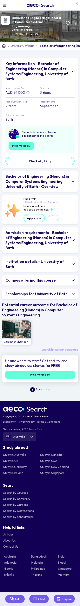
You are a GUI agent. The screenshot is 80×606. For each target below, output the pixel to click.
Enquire (67, 599)
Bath (19, 34)
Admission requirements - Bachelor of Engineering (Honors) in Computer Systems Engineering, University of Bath (38, 240)
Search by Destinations (18, 511)
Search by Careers (15, 505)
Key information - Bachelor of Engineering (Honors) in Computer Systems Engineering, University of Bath (36, 71)
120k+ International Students (41, 202)
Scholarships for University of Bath (36, 293)
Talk (17, 599)
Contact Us (10, 546)
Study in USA (48, 461)
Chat (41, 599)
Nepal (62, 562)
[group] (16, 332)
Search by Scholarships (18, 517)
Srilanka (9, 575)
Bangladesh (39, 556)
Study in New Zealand (54, 467)
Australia (10, 556)
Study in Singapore (52, 473)
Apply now (34, 218)
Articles (8, 534)
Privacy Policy (26, 421)
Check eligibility (40, 161)
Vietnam (64, 575)
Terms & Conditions (48, 421)
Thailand (37, 575)
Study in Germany (15, 467)
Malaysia (37, 562)
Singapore (65, 568)
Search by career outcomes (59, 350)
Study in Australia (14, 455)
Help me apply (21, 145)
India (61, 556)
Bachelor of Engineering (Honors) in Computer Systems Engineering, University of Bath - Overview (37, 181)
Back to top (43, 389)
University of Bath (22, 29)
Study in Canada (51, 455)
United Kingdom (36, 34)
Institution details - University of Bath (34, 264)
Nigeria (9, 568)
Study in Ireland (13, 473)
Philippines (38, 568)
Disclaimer (9, 421)
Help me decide (40, 374)
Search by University (16, 499)
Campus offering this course (30, 280)
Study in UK (10, 461)
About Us (9, 540)
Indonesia (10, 562)
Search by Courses (15, 492)
